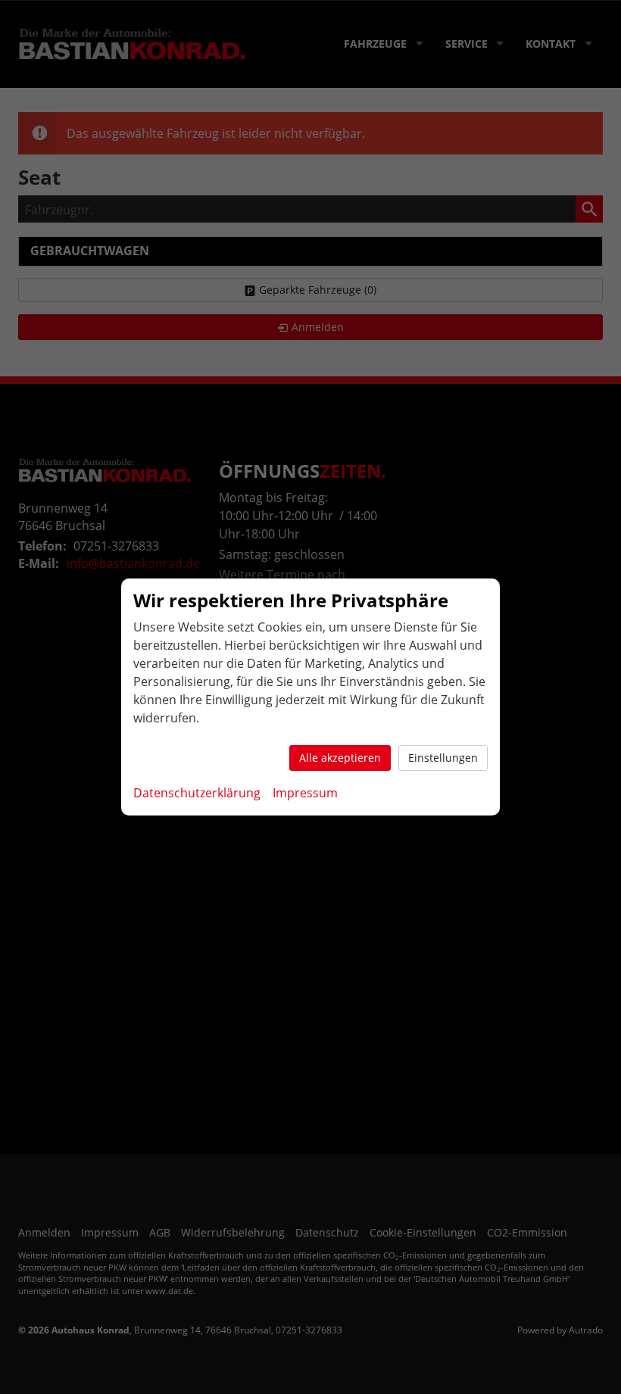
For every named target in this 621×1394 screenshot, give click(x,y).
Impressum (305, 792)
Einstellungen (443, 757)
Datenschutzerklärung (197, 792)
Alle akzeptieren (340, 757)
